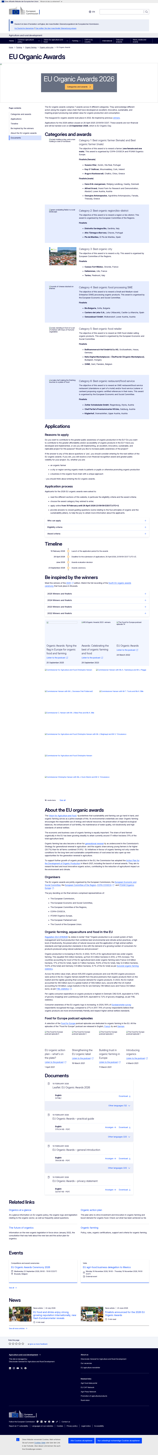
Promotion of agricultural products (94, 1396)
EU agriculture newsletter (90, 1367)
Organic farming (30, 47)
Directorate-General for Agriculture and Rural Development (103, 1359)
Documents (16, 138)
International (107, 41)
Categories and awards (21, 114)
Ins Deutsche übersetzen (24, 28)
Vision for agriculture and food (53, 41)
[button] (110, 1127)
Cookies (60, 1426)
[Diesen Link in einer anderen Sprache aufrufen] (78, 816)
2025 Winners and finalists (59, 594)
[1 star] (10, 1343)
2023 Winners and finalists (59, 607)
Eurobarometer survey (121, 1005)
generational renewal (94, 843)
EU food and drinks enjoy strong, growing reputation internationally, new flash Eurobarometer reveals (54, 1315)
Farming (75, 41)
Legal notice (86, 1426)
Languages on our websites (42, 1426)
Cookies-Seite (39, 1443)
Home (11, 41)
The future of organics (21, 1227)
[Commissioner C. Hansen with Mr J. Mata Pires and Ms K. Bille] (97, 722)
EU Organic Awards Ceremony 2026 (30, 1267)
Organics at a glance (20, 1210)
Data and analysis (119, 41)
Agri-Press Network (88, 1392)
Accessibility (99, 1426)
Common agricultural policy (26, 41)
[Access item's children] (39, 41)
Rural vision (85, 1400)
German (120, 1026)
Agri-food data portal (89, 1383)
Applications (16, 119)
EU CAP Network (87, 1387)
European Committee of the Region (80, 885)
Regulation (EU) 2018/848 (56, 937)
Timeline (14, 124)
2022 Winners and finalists (59, 613)
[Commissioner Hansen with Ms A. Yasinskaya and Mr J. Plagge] (122, 679)
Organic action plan (46, 47)
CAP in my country (89, 41)
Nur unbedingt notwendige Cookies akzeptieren (119, 1440)
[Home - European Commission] (26, 10)
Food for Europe (68, 1023)
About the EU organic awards (24, 133)
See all (63, 800)
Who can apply (54, 520)
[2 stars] (11, 1343)
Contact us (66, 1422)
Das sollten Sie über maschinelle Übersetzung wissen (55, 28)
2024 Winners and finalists (59, 600)
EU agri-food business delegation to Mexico (107, 1267)
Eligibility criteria (54, 527)
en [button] (93, 12)
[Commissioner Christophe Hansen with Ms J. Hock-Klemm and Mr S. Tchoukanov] (97, 786)
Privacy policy (72, 1426)
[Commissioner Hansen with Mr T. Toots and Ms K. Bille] (124, 700)
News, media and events (139, 41)
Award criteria (53, 534)
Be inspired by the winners (22, 128)
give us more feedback (39, 1344)
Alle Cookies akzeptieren (81, 1440)
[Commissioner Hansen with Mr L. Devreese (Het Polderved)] (72, 700)
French (107, 1026)
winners (116, 118)
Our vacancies (86, 1363)
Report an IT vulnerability (18, 1426)
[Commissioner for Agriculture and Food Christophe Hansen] (70, 679)
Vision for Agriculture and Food (63, 816)
